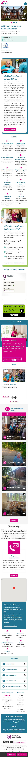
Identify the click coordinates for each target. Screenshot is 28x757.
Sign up (14, 726)
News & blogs (20, 704)
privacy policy (19, 730)
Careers (21, 695)
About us (21, 702)
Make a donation (21, 711)
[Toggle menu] (25, 3)
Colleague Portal (20, 742)
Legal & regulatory (7, 751)
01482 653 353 (11, 754)
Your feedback (20, 709)
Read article (6, 396)
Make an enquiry (22, 754)
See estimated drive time (10, 625)
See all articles (14, 401)
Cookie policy (22, 751)
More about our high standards (12, 359)
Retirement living (7, 697)
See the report (8, 290)
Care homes (7, 695)
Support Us (21, 697)
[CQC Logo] (8, 277)
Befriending (7, 704)
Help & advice (7, 708)
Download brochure (10, 129)
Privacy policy (15, 751)
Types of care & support (7, 706)
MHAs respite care (19, 263)
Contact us (14, 575)
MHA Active (7, 711)
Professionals (21, 700)
